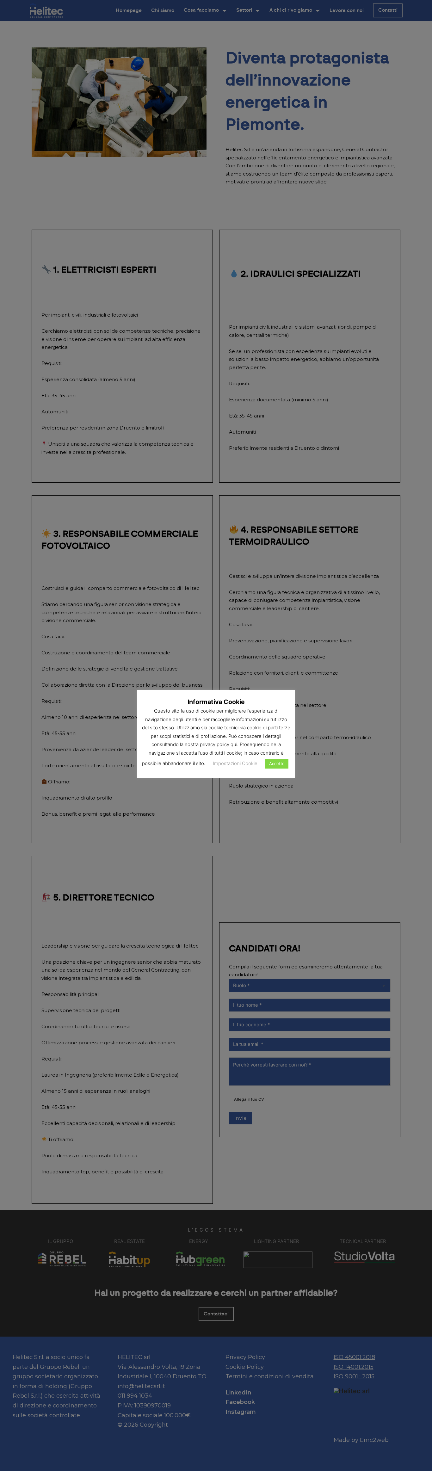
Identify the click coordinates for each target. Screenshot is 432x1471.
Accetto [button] (277, 763)
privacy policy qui (218, 744)
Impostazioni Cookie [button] (235, 763)
